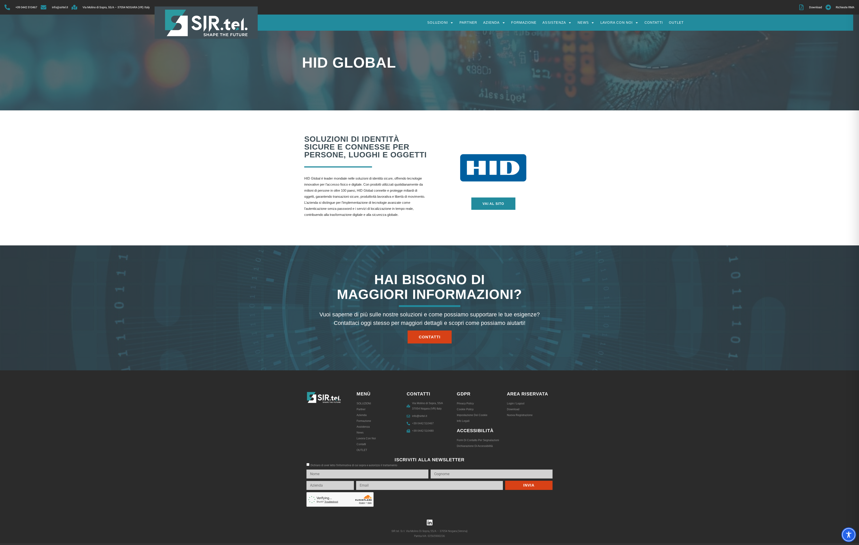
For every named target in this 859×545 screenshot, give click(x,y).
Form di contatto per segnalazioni (478, 440)
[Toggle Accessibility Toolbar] (849, 535)
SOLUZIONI (437, 22)
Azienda (491, 22)
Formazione (523, 22)
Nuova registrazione (520, 415)
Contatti (653, 22)
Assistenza (554, 22)
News (583, 22)
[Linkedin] (429, 522)
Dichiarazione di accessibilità (475, 446)
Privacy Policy (465, 403)
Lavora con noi (616, 22)
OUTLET (676, 22)
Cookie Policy (465, 409)
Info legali (463, 421)
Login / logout (515, 403)
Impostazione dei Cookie (472, 415)
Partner (468, 22)
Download (513, 409)
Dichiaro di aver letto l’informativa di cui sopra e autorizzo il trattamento (353, 465)
